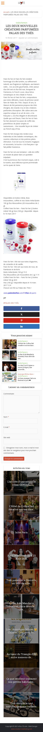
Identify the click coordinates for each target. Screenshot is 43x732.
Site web (6, 437)
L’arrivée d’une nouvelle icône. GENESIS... (21, 483)
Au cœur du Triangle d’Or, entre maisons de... (21, 656)
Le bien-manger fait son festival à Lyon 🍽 (27, 379)
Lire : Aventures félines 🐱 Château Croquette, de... (21, 631)
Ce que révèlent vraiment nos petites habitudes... (21, 680)
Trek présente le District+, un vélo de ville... (21, 582)
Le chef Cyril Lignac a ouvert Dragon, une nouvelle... (26, 367)
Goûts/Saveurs (21, 23)
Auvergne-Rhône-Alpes (25, 374)
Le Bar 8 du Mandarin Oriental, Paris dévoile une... (26, 356)
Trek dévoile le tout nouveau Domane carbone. (21, 705)
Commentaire (8, 394)
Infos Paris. (21, 532)
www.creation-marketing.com (21, 729)
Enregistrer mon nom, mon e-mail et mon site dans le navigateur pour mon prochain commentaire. (21, 450)
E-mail (6, 427)
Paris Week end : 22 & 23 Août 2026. (22, 557)
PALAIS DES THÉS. (12, 303)
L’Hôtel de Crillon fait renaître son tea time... (26, 344)
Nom (6, 417)
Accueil (6, 12)
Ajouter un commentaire (28, 38)
